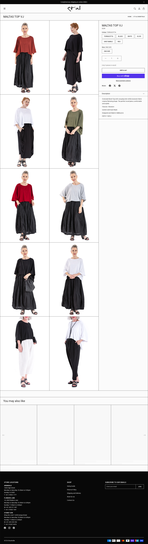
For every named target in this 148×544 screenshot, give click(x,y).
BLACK (120, 36)
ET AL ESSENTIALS (139, 16)
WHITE (130, 36)
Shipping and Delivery (74, 493)
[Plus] (117, 58)
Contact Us (70, 500)
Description (106, 94)
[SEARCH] (135, 8)
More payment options (123, 80)
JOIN (139, 486)
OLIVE (139, 36)
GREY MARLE (108, 41)
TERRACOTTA (108, 36)
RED (119, 41)
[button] (5, 8)
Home (129, 16)
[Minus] (105, 58)
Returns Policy (71, 489)
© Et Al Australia (9, 540)
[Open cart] (143, 8)
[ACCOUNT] (139, 8)
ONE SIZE (107, 51)
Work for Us (71, 497)
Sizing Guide (71, 486)
